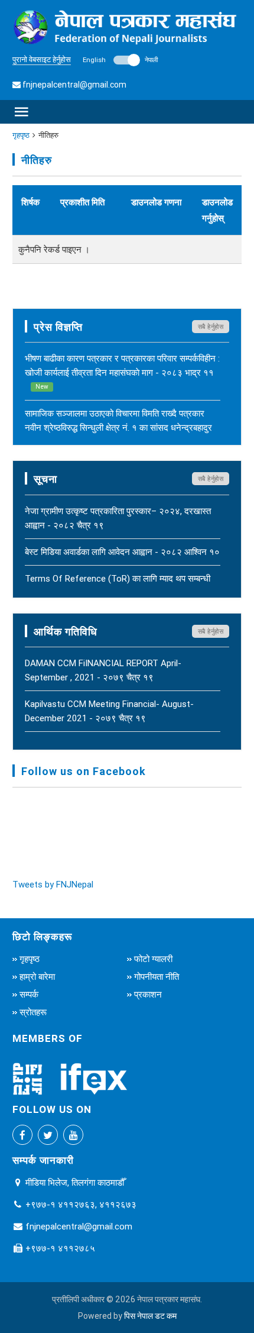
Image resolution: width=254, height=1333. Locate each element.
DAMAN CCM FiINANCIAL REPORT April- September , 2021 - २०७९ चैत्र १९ (103, 670)
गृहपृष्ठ (21, 135)
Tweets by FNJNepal (52, 884)
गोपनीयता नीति (156, 976)
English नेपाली (120, 60)
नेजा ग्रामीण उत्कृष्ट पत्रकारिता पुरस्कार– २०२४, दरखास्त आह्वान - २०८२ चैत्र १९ (118, 518)
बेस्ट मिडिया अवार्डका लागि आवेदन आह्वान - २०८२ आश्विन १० (122, 551)
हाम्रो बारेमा (37, 976)
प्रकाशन (148, 994)
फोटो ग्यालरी (153, 958)
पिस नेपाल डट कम (150, 1316)
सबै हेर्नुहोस (211, 326)
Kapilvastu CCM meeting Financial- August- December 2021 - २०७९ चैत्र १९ (109, 711)
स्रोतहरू (33, 1012)
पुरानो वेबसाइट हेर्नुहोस (41, 59)
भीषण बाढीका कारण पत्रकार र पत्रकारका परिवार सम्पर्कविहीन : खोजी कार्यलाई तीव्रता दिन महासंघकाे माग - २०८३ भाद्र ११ (122, 371)
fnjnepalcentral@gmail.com (74, 84)
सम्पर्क (28, 994)
